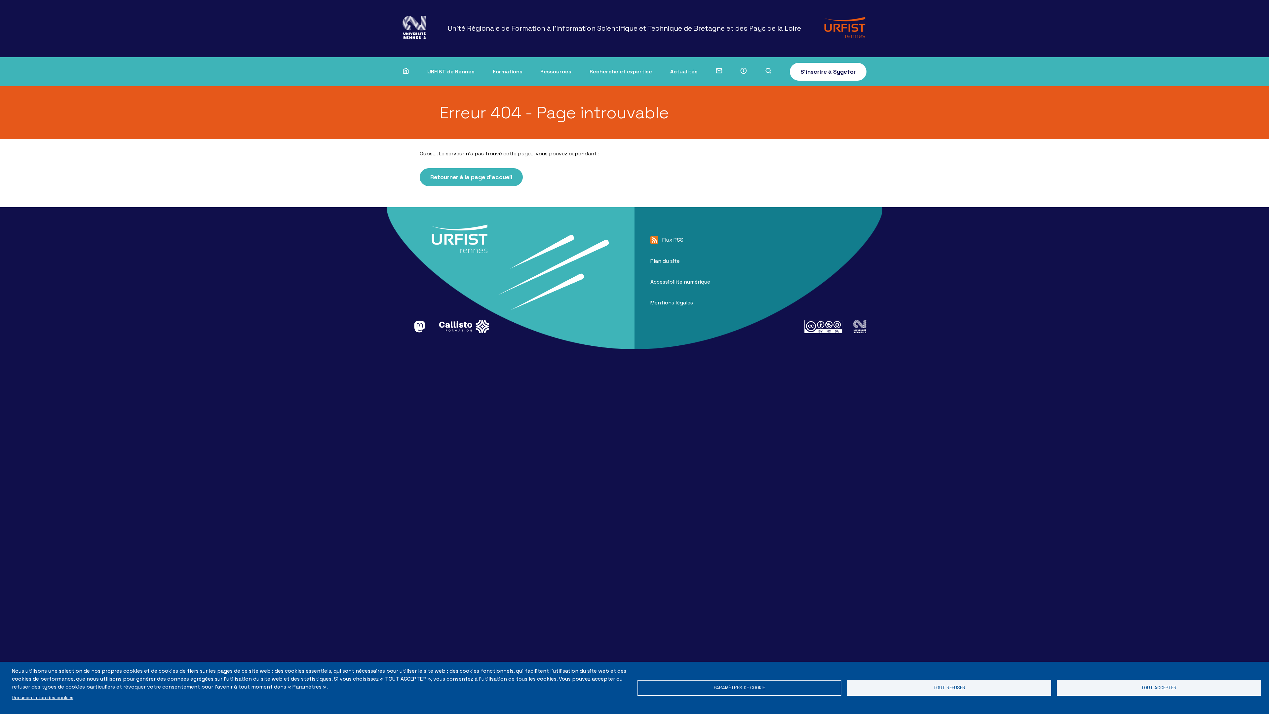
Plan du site (665, 261)
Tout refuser (949, 688)
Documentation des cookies (42, 697)
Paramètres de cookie (739, 688)
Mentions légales (671, 302)
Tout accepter (1158, 688)
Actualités (684, 71)
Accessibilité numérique (680, 281)
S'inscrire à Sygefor (828, 71)
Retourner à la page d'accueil (471, 177)
